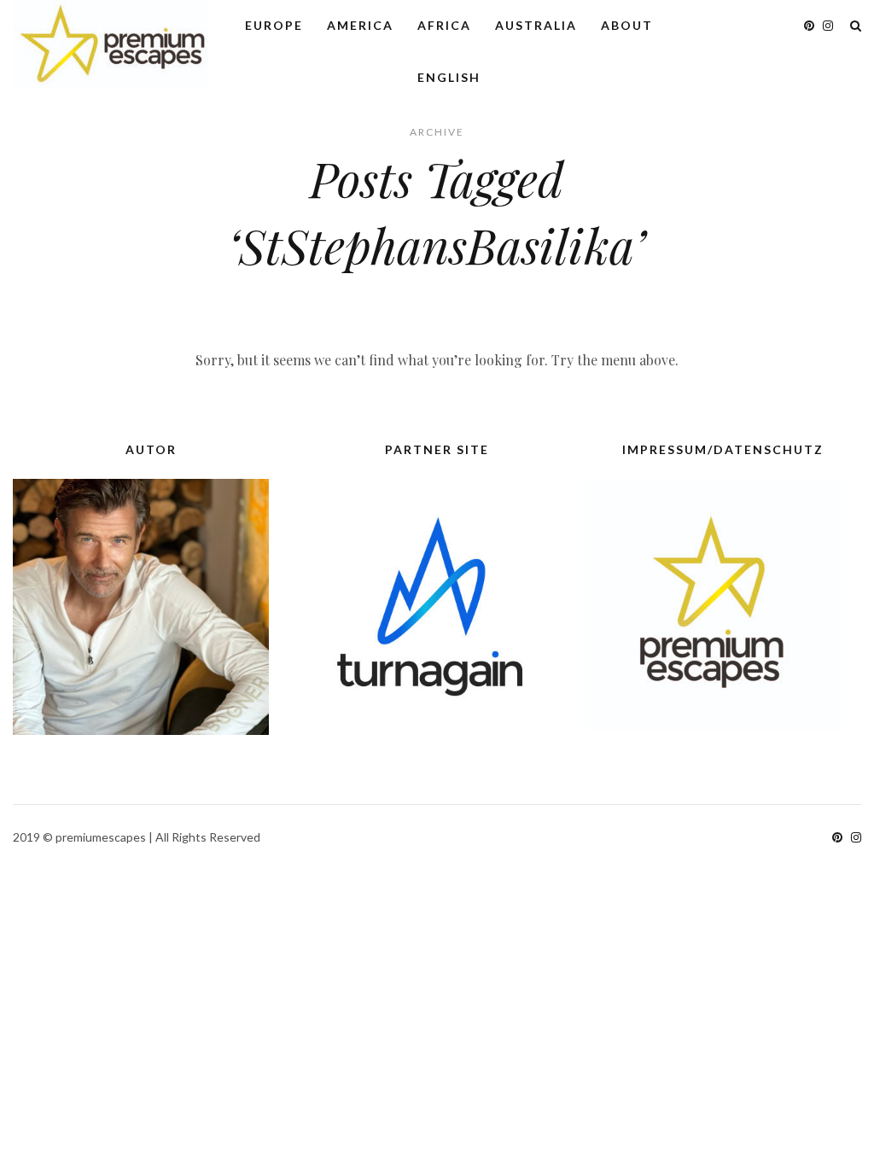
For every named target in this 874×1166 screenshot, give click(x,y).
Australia (536, 25)
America (360, 25)
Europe (274, 25)
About (627, 25)
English (449, 77)
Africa (444, 25)
